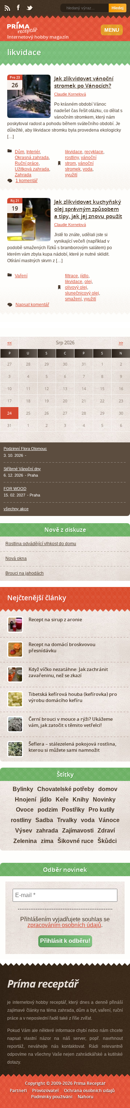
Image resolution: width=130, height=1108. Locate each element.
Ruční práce (27, 163)
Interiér (33, 151)
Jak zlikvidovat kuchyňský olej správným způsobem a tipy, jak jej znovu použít (88, 209)
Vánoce (109, 820)
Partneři (18, 1090)
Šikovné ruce (75, 841)
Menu (111, 30)
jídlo (84, 275)
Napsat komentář (32, 304)
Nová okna (16, 558)
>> (121, 342)
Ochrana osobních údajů (89, 1090)
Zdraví (106, 830)
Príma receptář (22, 28)
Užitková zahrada (32, 169)
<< (9, 342)
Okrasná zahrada (32, 157)
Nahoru (86, 1097)
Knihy (81, 799)
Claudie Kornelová (70, 94)
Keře (62, 799)
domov (107, 789)
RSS (8, 8)
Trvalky (67, 820)
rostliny (72, 157)
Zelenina (25, 841)
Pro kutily (101, 810)
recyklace (93, 151)
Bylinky (23, 789)
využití (71, 174)
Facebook (19, 8)
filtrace (71, 275)
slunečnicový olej (82, 293)
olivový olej (76, 287)
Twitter (30, 8)
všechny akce (16, 509)
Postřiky (73, 810)
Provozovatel (45, 1090)
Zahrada (23, 174)
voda (87, 169)
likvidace (73, 151)
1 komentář (27, 180)
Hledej (118, 8)
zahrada (47, 830)
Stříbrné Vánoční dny (22, 469)
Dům (19, 151)
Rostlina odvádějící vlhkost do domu (40, 543)
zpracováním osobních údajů (64, 925)
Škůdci (107, 841)
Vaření (21, 275)
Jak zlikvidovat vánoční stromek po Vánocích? (83, 82)
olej (88, 281)
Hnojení (25, 799)
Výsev (23, 830)
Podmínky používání (51, 1097)
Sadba (44, 820)
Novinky (104, 799)
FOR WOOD (15, 488)
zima (47, 841)
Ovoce (25, 810)
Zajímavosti (78, 830)
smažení (73, 298)
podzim (48, 810)
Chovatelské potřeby (65, 789)
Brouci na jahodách (24, 573)
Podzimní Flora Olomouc (25, 448)
